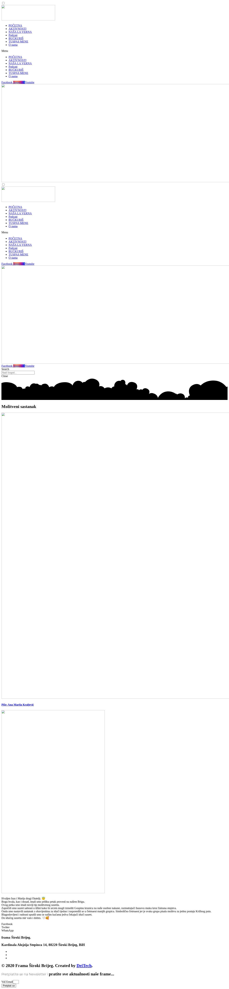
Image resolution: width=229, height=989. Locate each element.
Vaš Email (7, 981)
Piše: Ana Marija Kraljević (17, 704)
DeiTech (84, 965)
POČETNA (15, 25)
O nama (13, 44)
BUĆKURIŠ (16, 38)
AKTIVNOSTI (17, 28)
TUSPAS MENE (18, 41)
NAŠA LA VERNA (20, 31)
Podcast (13, 35)
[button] (114, 51)
